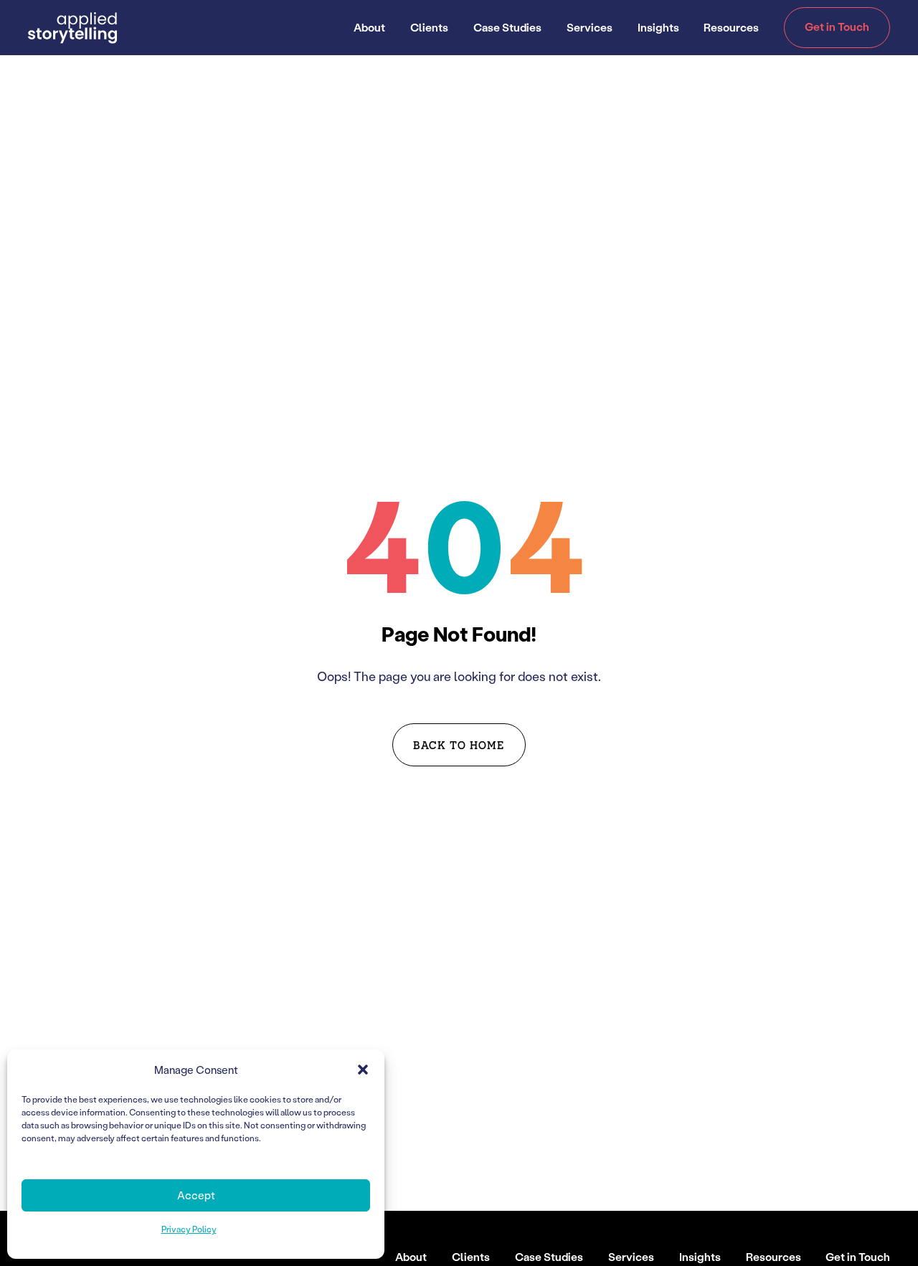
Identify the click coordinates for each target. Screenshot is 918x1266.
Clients (429, 27)
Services (589, 27)
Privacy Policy (189, 1229)
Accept (196, 1195)
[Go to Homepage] (73, 28)
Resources (731, 27)
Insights (658, 27)
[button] (363, 1069)
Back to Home (458, 744)
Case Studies (507, 27)
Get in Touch (837, 26)
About (369, 27)
